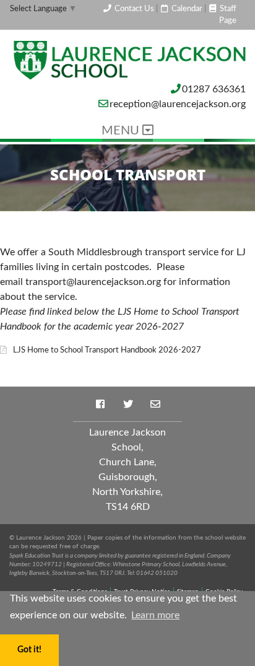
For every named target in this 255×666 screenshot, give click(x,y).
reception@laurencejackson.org (178, 104)
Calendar (186, 8)
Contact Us (133, 8)
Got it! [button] (29, 649)
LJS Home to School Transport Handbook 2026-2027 (107, 350)
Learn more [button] (155, 615)
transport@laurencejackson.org (93, 282)
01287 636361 (214, 89)
